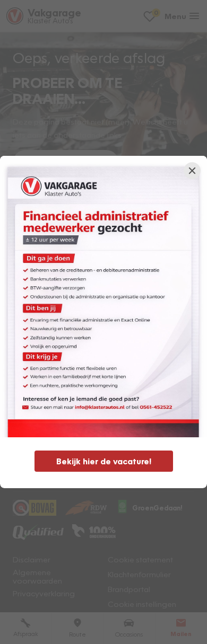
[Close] (192, 170)
